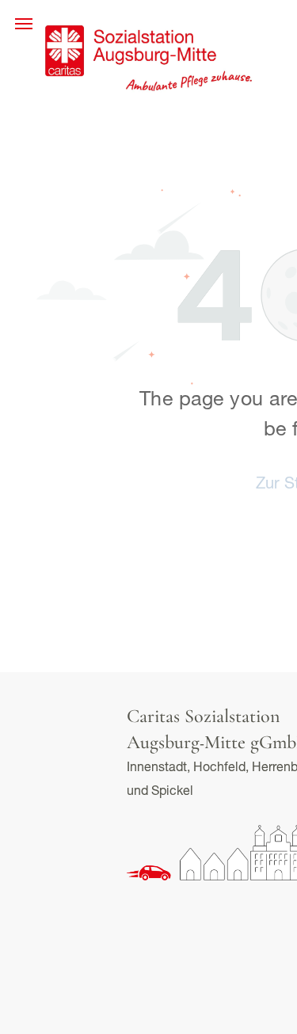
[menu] (24, 24)
